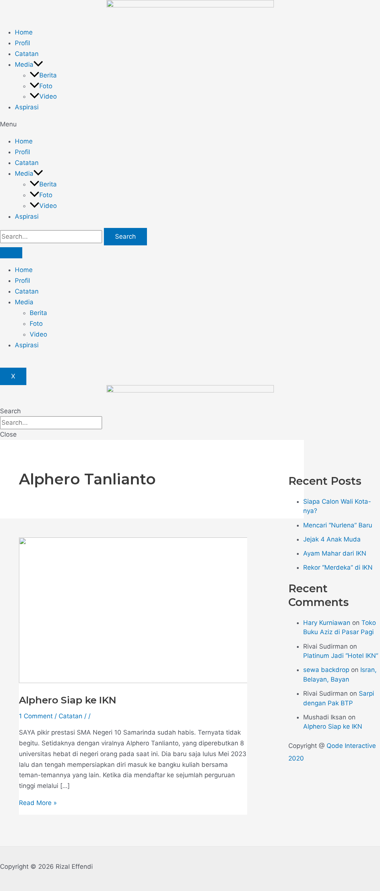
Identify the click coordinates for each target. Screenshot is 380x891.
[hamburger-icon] (11, 252)
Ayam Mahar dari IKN (334, 553)
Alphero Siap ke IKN (67, 700)
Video (48, 96)
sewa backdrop (326, 669)
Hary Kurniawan (326, 622)
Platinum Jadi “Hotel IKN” (340, 655)
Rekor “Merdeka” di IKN (338, 567)
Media (24, 64)
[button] (190, 124)
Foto (45, 86)
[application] (38, 64)
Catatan (27, 53)
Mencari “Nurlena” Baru (337, 525)
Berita (48, 75)
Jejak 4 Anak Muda (332, 539)
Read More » (38, 802)
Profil (22, 43)
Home (24, 32)
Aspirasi (27, 107)
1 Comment (36, 716)
